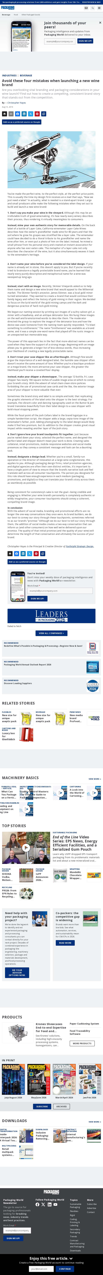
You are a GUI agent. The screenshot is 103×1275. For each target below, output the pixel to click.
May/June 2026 (38, 1097)
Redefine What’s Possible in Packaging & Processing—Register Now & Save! (43, 646)
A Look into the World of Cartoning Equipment (77, 792)
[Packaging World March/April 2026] (64, 1079)
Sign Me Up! (85, 41)
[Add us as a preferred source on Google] (43, 113)
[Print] (4, 113)
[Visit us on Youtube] (55, 1204)
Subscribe (42, 1106)
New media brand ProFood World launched (76, 718)
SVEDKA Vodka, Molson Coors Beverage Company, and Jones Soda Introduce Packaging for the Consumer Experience (8, 877)
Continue (65, 1269)
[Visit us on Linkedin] (50, 1204)
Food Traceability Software (80, 1032)
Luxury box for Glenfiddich (8, 736)
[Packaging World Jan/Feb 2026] (89, 1079)
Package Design (6, 870)
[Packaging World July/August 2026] (13, 1079)
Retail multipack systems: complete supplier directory (7, 1152)
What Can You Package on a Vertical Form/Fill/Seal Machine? (9, 794)
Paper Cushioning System (84, 1023)
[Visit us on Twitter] (43, 1204)
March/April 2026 (64, 1097)
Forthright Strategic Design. (80, 546)
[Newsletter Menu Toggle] (86, 7)
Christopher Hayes (17, 102)
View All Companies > (51, 633)
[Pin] (37, 113)
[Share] (17, 113)
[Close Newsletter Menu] (100, 22)
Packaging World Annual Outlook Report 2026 (27, 664)
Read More (65, 942)
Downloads (42, 1129)
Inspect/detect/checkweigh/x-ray (36, 787)
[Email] (11, 113)
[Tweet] (30, 113)
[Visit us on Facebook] (37, 1204)
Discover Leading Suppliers (18, 683)
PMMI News (75, 712)
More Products (82, 1043)
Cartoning (75, 786)
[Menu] (99, 7)
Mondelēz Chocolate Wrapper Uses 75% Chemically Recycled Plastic (76, 875)
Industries (9, 75)
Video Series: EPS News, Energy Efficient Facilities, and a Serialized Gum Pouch (75, 843)
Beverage (26, 75)
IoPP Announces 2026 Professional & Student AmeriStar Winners (43, 877)
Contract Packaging (71, 1130)
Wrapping (75, 869)
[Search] (92, 7)
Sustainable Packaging (65, 832)
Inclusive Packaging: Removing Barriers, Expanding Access (42, 1135)
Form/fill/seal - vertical (9, 787)
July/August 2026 (13, 1097)
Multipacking (9, 1146)
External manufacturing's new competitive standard (75, 1137)
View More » (95, 779)
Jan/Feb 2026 (89, 1097)
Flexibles (6, 712)
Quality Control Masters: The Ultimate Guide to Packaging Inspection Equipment (34, 794)
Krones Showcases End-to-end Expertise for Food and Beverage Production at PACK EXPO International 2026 (51, 1027)
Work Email (33, 586)
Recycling (7, 887)
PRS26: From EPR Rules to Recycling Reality (9, 893)
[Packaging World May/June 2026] (38, 1079)
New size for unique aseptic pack (9, 718)
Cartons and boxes (9, 729)
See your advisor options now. (17, 973)
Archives (61, 1106)
